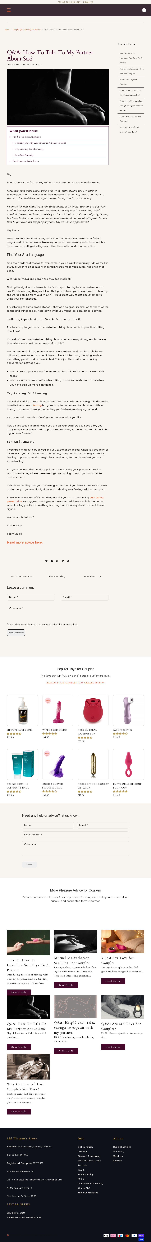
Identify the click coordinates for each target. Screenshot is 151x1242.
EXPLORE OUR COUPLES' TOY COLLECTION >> (75, 682)
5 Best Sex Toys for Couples (128, 82)
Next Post (89, 576)
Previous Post (25, 576)
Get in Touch (85, 1146)
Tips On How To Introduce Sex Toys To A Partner (131, 58)
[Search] (141, 19)
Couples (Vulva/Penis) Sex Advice (27, 29)
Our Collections (122, 1146)
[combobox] (75, 19)
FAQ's (81, 1178)
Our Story (118, 1151)
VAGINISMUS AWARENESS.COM (24, 1217)
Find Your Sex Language (27, 136)
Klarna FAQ (84, 1188)
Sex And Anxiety (24, 155)
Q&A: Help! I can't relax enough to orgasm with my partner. (131, 106)
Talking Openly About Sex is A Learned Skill (40, 142)
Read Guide (18, 992)
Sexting (37, 405)
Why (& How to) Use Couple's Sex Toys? (129, 129)
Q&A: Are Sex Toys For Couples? (130, 118)
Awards (117, 1160)
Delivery (82, 1151)
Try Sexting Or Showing (29, 149)
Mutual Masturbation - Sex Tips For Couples (132, 71)
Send (29, 864)
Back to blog (57, 576)
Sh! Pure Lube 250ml (19, 730)
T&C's (81, 1169)
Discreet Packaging (89, 1156)
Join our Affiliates (88, 1192)
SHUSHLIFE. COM (16, 1212)
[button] (14, 733)
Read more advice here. (26, 161)
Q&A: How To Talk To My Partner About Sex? (130, 92)
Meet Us (118, 1156)
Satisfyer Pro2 (122, 730)
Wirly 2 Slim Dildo (54, 730)
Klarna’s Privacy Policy (90, 1183)
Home (7, 29)
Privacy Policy (85, 1174)
